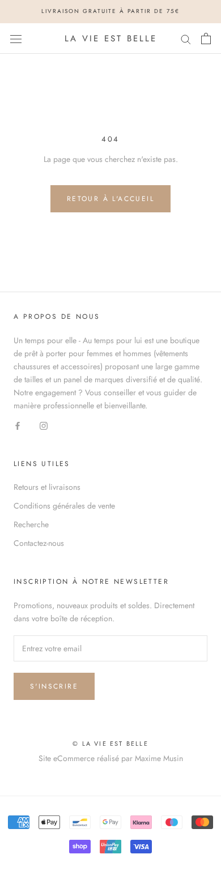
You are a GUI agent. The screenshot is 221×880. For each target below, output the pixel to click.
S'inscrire (54, 686)
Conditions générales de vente (64, 505)
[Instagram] (44, 425)
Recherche (31, 524)
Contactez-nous (39, 543)
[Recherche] (186, 38)
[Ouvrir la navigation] (16, 38)
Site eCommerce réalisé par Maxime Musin (111, 758)
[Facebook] (18, 425)
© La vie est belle (110, 743)
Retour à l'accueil (110, 199)
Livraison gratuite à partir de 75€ (110, 11)
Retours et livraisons (47, 487)
